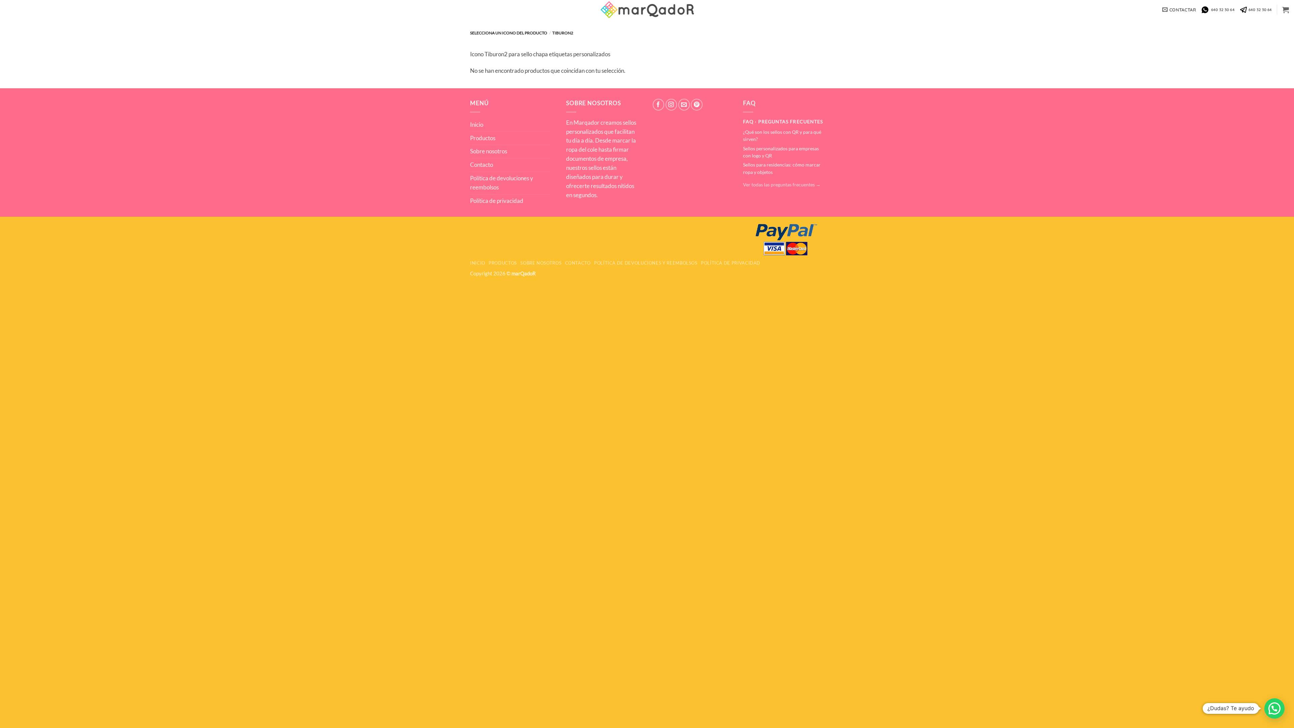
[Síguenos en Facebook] (659, 105)
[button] (1285, 9)
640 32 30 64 (1222, 9)
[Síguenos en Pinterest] (697, 105)
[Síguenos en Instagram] (671, 105)
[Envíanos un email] (684, 105)
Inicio (476, 124)
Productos (482, 138)
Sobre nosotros (488, 151)
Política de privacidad (496, 200)
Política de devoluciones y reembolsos (501, 183)
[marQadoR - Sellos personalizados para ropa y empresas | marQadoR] (647, 10)
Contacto (481, 164)
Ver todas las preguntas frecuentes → (782, 184)
